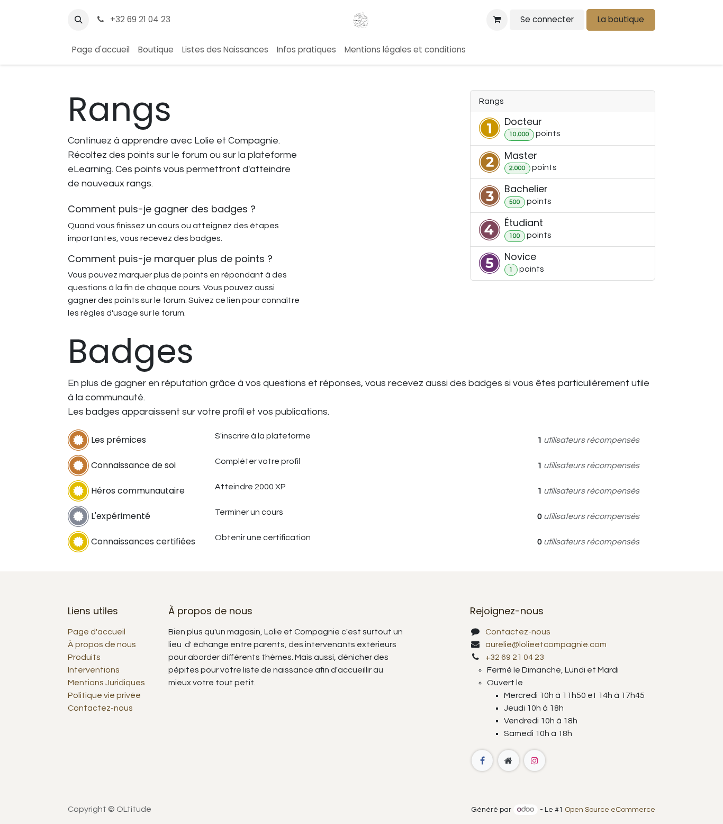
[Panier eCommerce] (497, 19)
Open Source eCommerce (610, 809)
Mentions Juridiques (106, 682)
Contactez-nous (100, 708)
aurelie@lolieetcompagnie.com (546, 644)
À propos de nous (102, 644)
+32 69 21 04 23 (139, 19)
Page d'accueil (96, 632)
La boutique (621, 19)
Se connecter (547, 19)
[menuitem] (101, 50)
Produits (84, 657)
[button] (78, 19)
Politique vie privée (104, 695)
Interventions (94, 670)
